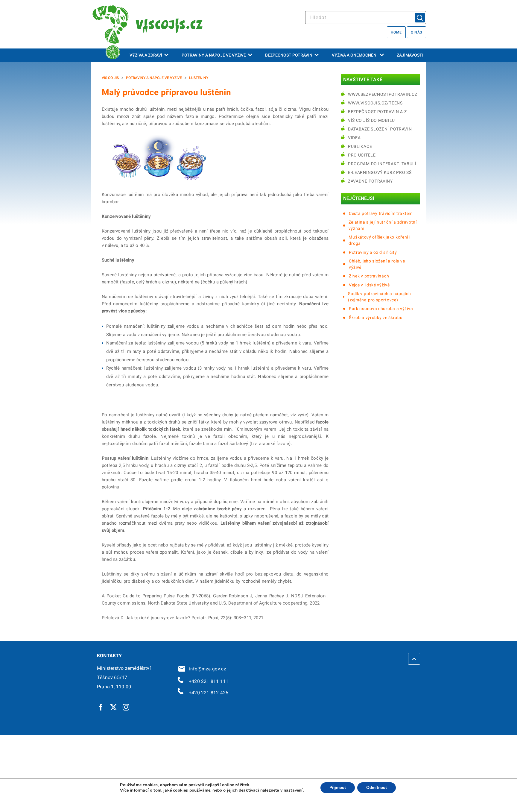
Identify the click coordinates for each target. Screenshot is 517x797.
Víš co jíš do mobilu (371, 120)
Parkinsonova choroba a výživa (381, 308)
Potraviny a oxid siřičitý (373, 252)
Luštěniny (198, 78)
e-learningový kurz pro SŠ (380, 172)
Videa (354, 137)
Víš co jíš (110, 78)
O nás (416, 32)
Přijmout (337, 787)
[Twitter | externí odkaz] (114, 707)
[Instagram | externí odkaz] (126, 707)
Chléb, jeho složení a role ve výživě (377, 264)
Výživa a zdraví (146, 55)
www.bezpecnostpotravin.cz (382, 94)
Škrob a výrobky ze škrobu (376, 317)
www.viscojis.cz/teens (375, 103)
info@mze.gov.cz (206, 669)
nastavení (293, 790)
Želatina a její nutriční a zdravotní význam (383, 225)
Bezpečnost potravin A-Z (377, 111)
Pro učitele (362, 155)
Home (396, 32)
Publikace (360, 146)
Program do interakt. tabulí (382, 163)
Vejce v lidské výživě (369, 285)
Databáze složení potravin (380, 129)
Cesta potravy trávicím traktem (381, 213)
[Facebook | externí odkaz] (101, 707)
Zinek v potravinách (369, 276)
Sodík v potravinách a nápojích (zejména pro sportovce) (379, 296)
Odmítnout (376, 787)
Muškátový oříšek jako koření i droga (379, 240)
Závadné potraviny (370, 181)
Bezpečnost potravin (288, 55)
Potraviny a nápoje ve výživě (214, 55)
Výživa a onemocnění (355, 55)
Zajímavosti (410, 55)
